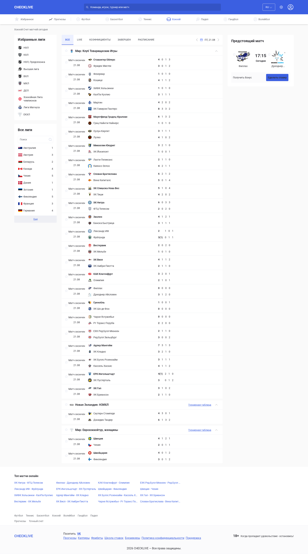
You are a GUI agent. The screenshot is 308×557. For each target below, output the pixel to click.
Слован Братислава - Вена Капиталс (160, 501)
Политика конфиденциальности (163, 538)
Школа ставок (114, 538)
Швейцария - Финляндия (112, 489)
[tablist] (110, 40)
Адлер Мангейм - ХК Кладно (72, 495)
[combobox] (269, 7)
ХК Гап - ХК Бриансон (152, 495)
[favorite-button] (66, 51)
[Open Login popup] (290, 7)
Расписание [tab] (146, 39)
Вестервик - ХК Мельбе (27, 501)
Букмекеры (132, 538)
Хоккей (56, 515)
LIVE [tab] (79, 39)
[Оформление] (281, 7)
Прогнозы (20, 521)
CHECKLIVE (23, 7)
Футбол (18, 515)
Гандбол (83, 515)
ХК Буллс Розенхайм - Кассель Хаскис (118, 495)
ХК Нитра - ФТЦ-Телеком (28, 482)
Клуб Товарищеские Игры (100, 51)
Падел (94, 515)
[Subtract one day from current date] (218, 40)
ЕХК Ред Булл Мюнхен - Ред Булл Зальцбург (160, 482)
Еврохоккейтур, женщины (100, 430)
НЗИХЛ (104, 404)
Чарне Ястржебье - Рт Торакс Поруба (118, 501)
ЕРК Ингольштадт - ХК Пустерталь (76, 489)
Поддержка (193, 538)
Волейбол (69, 515)
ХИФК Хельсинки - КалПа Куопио (33, 495)
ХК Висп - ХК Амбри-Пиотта (72, 501)
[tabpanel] (142, 255)
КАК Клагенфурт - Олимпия (114, 482)
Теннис (30, 515)
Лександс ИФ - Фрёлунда (28, 489)
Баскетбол (43, 515)
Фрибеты (97, 538)
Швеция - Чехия (149, 489)
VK (79, 533)
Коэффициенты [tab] (100, 39)
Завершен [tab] (124, 39)
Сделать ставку (277, 77)
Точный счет (36, 521)
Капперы (84, 538)
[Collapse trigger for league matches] (216, 51)
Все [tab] (67, 39)
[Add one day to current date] (196, 40)
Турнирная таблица (199, 404)
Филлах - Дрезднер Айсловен (73, 482)
